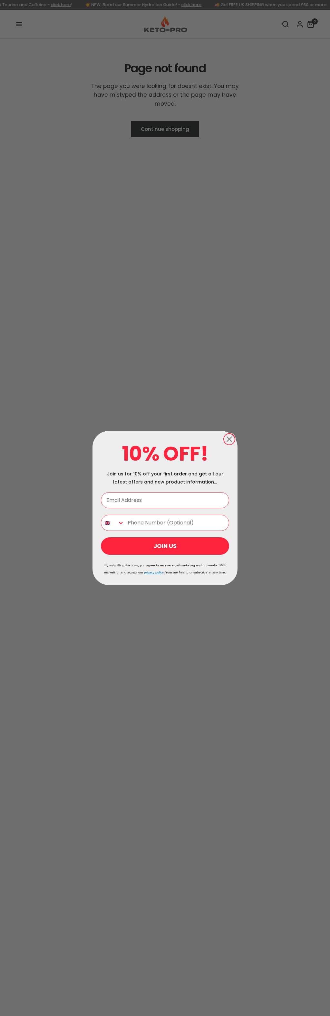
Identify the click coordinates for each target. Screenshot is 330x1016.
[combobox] (112, 523)
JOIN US (165, 546)
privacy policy (153, 572)
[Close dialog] (229, 439)
